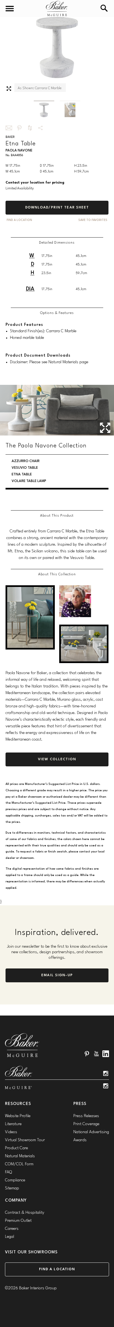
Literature (13, 1124)
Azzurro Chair (26, 461)
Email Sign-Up (57, 975)
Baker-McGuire (57, 8)
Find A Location (19, 220)
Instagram (105, 1073)
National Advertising (91, 1132)
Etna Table (22, 474)
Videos (11, 1132)
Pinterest (87, 1053)
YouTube (96, 1053)
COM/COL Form (19, 1164)
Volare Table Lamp (29, 481)
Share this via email (9, 128)
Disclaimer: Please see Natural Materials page (49, 362)
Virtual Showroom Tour (25, 1140)
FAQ (8, 1172)
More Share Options (40, 128)
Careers (12, 1229)
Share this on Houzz (30, 128)
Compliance (15, 1180)
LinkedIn (105, 1053)
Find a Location (57, 1269)
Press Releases (86, 1116)
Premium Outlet (18, 1221)
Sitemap (12, 1188)
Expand (9, 88)
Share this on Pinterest (19, 128)
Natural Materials (20, 1156)
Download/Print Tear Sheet (57, 207)
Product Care (16, 1148)
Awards (80, 1140)
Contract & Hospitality (24, 1213)
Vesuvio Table (25, 468)
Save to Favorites (92, 220)
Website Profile (17, 1116)
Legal (9, 1237)
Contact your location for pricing (35, 182)
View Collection (57, 759)
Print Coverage (86, 1124)
